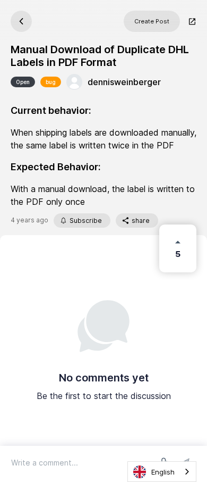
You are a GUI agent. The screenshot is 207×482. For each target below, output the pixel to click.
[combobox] (161, 471)
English (163, 472)
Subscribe (86, 221)
